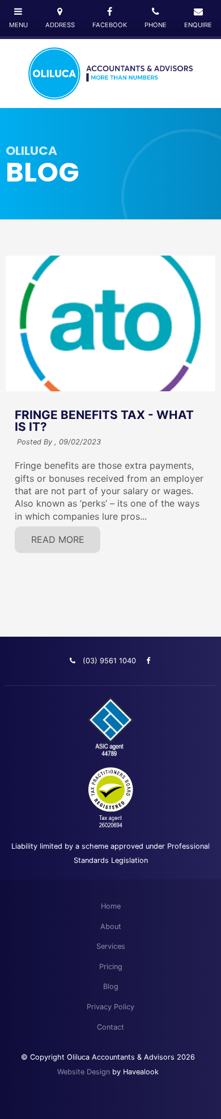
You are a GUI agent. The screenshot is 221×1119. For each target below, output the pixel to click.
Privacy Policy (110, 1007)
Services (110, 946)
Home (111, 906)
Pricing (110, 966)
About (110, 926)
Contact (110, 1027)
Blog (110, 986)
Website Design (83, 1072)
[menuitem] (110, 906)
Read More (57, 539)
